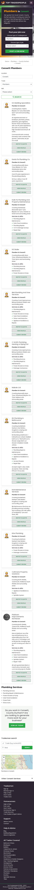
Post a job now (17, 51)
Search (17, 97)
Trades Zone (8, 797)
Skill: (2, 88)
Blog (5, 831)
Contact (6, 823)
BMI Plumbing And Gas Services (21, 293)
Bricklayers (7, 845)
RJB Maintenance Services (19, 491)
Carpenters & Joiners (10, 849)
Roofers (6, 875)
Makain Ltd (16, 388)
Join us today (17, 725)
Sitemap (10, 888)
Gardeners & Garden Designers (13, 859)
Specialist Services (9, 877)
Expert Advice (17, 814)
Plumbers (14, 61)
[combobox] (17, 76)
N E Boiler (15, 249)
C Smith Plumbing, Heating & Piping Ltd (20, 343)
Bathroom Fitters (9, 843)
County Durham (24, 61)
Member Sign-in (9, 791)
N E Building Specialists (21, 103)
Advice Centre (8, 821)
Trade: (3, 81)
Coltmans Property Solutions (19, 573)
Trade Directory (9, 812)
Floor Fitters (7, 857)
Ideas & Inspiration (9, 835)
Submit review (21, 152)
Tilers (5, 879)
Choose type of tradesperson (17, 35)
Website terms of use (20, 888)
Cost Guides (7, 814)
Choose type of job (17, 42)
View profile (21, 148)
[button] (3, 757)
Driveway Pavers (9, 851)
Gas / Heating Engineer (11, 861)
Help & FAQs (7, 793)
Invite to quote (21, 144)
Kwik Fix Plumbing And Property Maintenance (21, 201)
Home (7, 61)
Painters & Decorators (10, 869)
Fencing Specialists (10, 855)
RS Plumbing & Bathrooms (18, 419)
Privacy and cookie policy (10, 887)
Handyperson (8, 863)
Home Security (8, 865)
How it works (7, 795)
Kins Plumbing (17, 533)
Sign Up (6, 789)
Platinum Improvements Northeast (18, 617)
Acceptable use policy (24, 887)
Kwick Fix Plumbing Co (21, 159)
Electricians (7, 853)
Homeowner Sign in (10, 810)
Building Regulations (10, 833)
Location (4, 73)
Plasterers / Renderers (10, 871)
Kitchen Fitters (8, 867)
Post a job (7, 806)
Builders (6, 847)
